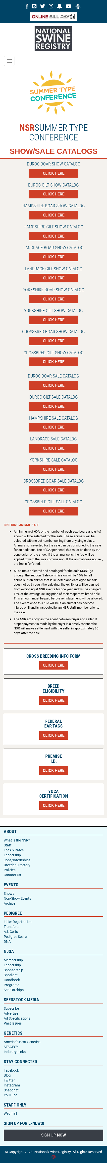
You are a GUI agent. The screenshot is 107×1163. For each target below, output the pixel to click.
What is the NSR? (17, 840)
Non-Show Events (17, 898)
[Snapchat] (59, 6)
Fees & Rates (14, 850)
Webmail (10, 1113)
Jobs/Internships (17, 860)
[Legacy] (78, 6)
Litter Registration (18, 921)
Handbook (12, 979)
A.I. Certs (11, 931)
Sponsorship (13, 970)
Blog (7, 1075)
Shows (9, 893)
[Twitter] (42, 6)
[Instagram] (51, 6)
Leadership (12, 855)
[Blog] (34, 6)
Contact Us (12, 874)
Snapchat (11, 1090)
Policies (9, 869)
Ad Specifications (17, 1018)
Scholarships (14, 989)
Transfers (11, 926)
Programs (11, 984)
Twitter (9, 1080)
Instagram (12, 1085)
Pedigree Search (16, 936)
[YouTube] (68, 6)
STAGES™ (11, 1046)
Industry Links (15, 1051)
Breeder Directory (17, 865)
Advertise (11, 1013)
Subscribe (11, 1008)
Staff (7, 845)
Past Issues (13, 1023)
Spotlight (11, 975)
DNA (7, 941)
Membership (13, 960)
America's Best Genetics (22, 1041)
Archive (9, 903)
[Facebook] (27, 6)
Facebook (11, 1070)
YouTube (10, 1095)
